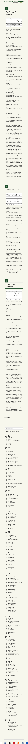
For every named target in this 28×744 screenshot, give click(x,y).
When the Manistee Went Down (14, 477)
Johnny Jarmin (10, 600)
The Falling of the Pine (12, 722)
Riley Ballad (19, 176)
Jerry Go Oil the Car (11, 649)
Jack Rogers (10, 501)
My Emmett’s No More (12, 455)
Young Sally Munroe (11, 716)
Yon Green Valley (11, 472)
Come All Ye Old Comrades (12, 285)
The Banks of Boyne (11, 702)
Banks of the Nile (11, 701)
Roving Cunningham (11, 599)
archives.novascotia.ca (11, 266)
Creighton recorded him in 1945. (12, 134)
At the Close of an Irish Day (13, 508)
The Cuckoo (10, 506)
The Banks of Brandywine (11, 13)
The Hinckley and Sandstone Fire (14, 440)
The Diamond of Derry (12, 545)
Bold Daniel (10, 711)
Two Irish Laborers (11, 520)
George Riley (10, 575)
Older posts (7, 417)
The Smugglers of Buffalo (12, 712)
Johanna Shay (10, 707)
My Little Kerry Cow (11, 437)
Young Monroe (10, 497)
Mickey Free (10, 476)
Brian (8, 172)
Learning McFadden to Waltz (13, 538)
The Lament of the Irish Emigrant (14, 625)
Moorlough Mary (11, 563)
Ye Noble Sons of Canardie (13, 498)
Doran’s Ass (10, 546)
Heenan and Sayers (11, 646)
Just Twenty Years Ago (12, 458)
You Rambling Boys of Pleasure (13, 680)
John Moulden (19, 175)
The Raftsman (10, 619)
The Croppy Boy (11, 629)
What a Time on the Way (12, 633)
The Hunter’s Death (11, 640)
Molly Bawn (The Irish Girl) (13, 669)
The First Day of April (12, 585)
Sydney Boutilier (14, 272)
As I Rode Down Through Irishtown (14, 714)
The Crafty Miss (11, 651)
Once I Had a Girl (12, 190)
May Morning (10, 542)
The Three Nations (11, 662)
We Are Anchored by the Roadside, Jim (15, 694)
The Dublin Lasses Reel (12, 610)
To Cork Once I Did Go (12, 568)
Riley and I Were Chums (12, 601)
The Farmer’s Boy (11, 624)
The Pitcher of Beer (11, 675)
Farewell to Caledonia (12, 516)
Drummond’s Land (11, 690)
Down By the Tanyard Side (12, 499)
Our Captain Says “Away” (12, 576)
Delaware (19, 173)
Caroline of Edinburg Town (13, 671)
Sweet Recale (10, 622)
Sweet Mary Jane (11, 607)
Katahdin (9, 452)
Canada (12, 409)
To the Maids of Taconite (12, 486)
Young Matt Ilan (11, 535)
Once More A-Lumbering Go (13, 459)
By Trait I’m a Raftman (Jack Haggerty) (15, 480)
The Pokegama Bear (11, 604)
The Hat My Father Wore (12, 558)
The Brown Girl (10, 659)
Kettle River (10, 661)
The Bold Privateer (11, 665)
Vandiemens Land (11, 641)
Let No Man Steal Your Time (13, 457)
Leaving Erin (10, 527)
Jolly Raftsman (10, 451)
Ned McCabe (10, 693)
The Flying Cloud (11, 732)
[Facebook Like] (23, 743)
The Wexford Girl (11, 464)
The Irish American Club (12, 536)
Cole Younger (10, 628)
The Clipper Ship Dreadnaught (13, 653)
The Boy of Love (11, 613)
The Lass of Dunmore (12, 705)
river (6, 177)
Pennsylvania (13, 176)
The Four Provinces (11, 517)
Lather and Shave (11, 557)
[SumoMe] (27, 743)
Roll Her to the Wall (11, 590)
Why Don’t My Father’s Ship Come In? (15, 465)
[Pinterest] (14, 743)
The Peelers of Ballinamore (13, 539)
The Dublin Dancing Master (13, 461)
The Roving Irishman (11, 729)
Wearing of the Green (12, 487)
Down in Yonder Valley (12, 631)
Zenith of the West (11, 482)
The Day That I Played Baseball (13, 727)
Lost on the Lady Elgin (12, 643)
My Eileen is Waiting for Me (13, 514)
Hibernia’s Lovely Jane (12, 664)
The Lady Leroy (11, 513)
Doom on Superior (11, 443)
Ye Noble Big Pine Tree (12, 673)
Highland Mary (10, 592)
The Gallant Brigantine (12, 603)
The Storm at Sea (11, 494)
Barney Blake (10, 683)
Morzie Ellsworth (11, 608)
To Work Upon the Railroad (13, 650)
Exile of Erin (10, 533)
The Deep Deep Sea (11, 611)
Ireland (14, 175)
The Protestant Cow (11, 556)
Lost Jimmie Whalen (11, 502)
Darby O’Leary (10, 581)
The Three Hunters (11, 540)
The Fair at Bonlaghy (11, 578)
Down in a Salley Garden (12, 686)
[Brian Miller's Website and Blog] (14, 2)
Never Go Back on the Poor (13, 518)
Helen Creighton (9, 175)
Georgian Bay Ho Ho (11, 667)
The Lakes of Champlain (12, 606)
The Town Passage (11, 524)
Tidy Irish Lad (10, 528)
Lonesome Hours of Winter (13, 696)
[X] (10, 743)
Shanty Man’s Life (11, 639)
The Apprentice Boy (11, 632)
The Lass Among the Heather (13, 579)
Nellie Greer (10, 473)
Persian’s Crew (10, 644)
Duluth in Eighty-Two (11, 479)
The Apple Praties (11, 554)
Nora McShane (10, 618)
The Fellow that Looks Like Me (13, 621)
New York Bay (10, 441)
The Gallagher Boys (11, 586)
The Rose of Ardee (11, 454)
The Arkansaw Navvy (11, 521)
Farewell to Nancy (11, 505)
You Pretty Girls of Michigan (13, 689)
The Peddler (10, 570)
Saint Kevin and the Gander (13, 462)
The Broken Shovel (11, 589)
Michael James (10, 493)
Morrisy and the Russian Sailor (13, 730)
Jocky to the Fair (11, 503)
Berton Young (13, 173)
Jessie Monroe (10, 565)
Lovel (9, 647)
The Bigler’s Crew (11, 687)
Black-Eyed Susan (11, 567)
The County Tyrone (11, 588)
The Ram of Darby (11, 549)
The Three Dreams (11, 560)
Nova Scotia (8, 176)
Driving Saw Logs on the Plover (13, 495)
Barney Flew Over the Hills (13, 597)
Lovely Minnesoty (11, 626)
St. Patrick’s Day (11, 672)
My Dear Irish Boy (11, 668)
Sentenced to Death (11, 547)
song (9, 177)
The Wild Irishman (11, 543)
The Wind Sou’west (11, 561)
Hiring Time (10, 564)
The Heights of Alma (11, 523)
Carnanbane (10, 475)
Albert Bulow (10, 444)
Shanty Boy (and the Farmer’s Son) (14, 709)
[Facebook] (5, 743)
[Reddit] (18, 743)
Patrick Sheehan (11, 525)
